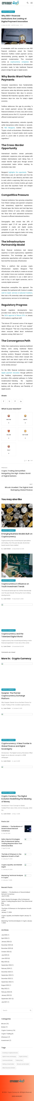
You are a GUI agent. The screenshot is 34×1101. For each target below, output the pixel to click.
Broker (3, 1027)
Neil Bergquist (9, 128)
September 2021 (6, 998)
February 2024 (5, 968)
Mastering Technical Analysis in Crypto (12, 876)
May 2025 (4, 962)
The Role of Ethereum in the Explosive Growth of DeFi (11, 855)
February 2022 (5, 992)
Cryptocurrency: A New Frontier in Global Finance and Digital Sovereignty (16, 746)
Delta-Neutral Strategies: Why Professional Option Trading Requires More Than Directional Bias (11, 842)
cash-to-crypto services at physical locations (16, 293)
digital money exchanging (9, 1056)
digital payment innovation (10, 373)
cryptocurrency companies (19, 62)
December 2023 (6, 972)
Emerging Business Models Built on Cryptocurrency (16, 535)
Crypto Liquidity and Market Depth (11, 866)
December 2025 (6, 945)
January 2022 (5, 995)
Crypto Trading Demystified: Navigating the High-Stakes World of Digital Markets (15, 473)
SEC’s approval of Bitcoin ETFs (14, 315)
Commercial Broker (7, 1060)
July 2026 (4, 935)
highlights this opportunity (17, 172)
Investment (5, 1040)
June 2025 (4, 958)
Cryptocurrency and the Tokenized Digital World (12, 635)
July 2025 (4, 955)
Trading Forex (19, 1060)
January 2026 (5, 941)
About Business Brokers (8, 1068)
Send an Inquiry (17, 1096)
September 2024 (6, 965)
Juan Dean (7, 549)
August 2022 (5, 985)
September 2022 (6, 982)
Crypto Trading (6, 1034)
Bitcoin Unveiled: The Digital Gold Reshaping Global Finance (19, 488)
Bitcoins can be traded (23, 1064)
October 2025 (5, 951)
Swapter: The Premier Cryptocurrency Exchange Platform (13, 696)
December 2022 (6, 978)
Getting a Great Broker (8, 1064)
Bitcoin (3, 1024)
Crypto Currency (8, 11)
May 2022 (4, 988)
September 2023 (6, 975)
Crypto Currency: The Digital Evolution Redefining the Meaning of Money (16, 799)
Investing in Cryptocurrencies (10, 1052)
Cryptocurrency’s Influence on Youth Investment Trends (15, 585)
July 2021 (4, 1002)
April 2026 (4, 938)
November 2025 (6, 948)
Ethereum (4, 1037)
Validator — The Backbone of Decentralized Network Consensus (11, 828)
